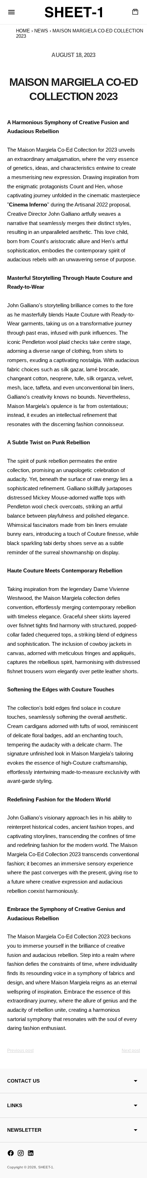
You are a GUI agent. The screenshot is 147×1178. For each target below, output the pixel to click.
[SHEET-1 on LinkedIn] (30, 1153)
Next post (131, 1050)
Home (23, 30)
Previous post (20, 1050)
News (41, 30)
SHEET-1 (45, 1167)
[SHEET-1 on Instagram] (20, 1153)
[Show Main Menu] (11, 12)
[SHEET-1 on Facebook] (10, 1153)
